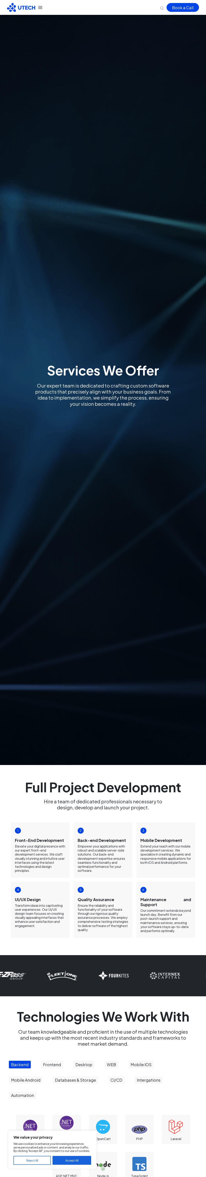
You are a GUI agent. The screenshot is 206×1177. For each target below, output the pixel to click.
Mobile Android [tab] (25, 1079)
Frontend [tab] (52, 1064)
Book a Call (183, 7)
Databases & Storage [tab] (75, 1079)
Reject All (32, 1160)
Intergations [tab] (149, 1079)
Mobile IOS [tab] (141, 1064)
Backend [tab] (20, 1064)
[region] (52, 1150)
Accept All (71, 1160)
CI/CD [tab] (116, 1079)
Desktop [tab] (83, 1064)
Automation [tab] (22, 1095)
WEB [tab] (111, 1064)
